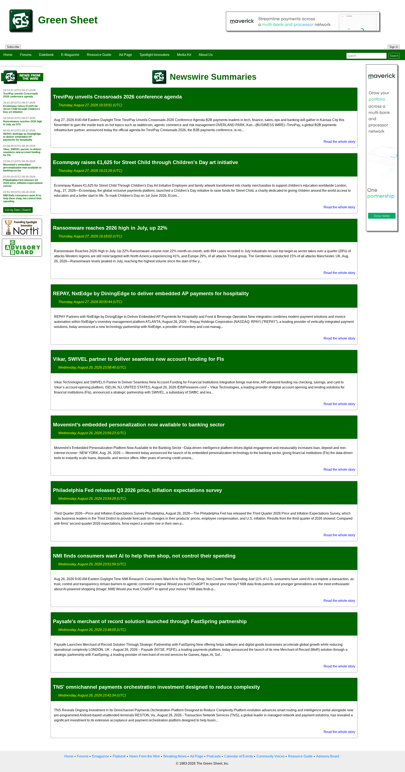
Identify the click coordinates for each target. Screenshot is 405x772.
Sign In (393, 47)
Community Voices (270, 756)
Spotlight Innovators (154, 55)
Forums (25, 55)
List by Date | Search (18, 210)
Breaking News (174, 756)
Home (7, 55)
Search (394, 55)
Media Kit (184, 55)
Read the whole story (339, 141)
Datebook (46, 55)
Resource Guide (99, 55)
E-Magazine (70, 55)
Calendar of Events (238, 756)
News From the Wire (144, 756)
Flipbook (119, 756)
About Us (206, 55)
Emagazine (100, 756)
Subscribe (13, 47)
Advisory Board (327, 756)
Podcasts (214, 756)
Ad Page (125, 55)
